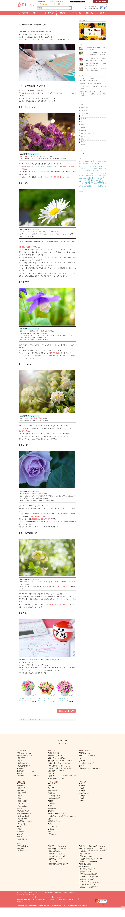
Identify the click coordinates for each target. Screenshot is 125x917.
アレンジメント (52, 783)
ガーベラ (89, 168)
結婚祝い (20, 797)
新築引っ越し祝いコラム (55, 860)
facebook (27, 897)
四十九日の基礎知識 (85, 853)
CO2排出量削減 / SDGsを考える (88, 864)
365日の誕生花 (20, 901)
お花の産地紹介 (84, 110)
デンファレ (90, 170)
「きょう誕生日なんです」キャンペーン (58, 778)
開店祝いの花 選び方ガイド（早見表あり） (59, 864)
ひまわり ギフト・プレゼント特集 (57, 758)
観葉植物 (81, 186)
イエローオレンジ (53, 826)
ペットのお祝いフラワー (24, 805)
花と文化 (83, 124)
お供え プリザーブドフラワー (25, 821)
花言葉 (101, 183)
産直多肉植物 (52, 803)
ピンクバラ (92, 173)
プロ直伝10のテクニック (86, 866)
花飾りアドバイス (85, 142)
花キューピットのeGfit (54, 821)
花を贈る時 (34, 719)
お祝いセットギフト (73, 899)
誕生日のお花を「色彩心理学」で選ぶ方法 (59, 848)
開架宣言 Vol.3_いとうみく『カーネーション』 (91, 91)
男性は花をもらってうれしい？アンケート (90, 873)
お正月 (99, 161)
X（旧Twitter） (20, 897)
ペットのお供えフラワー (24, 823)
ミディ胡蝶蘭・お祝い (54, 795)
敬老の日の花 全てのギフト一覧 (56, 770)
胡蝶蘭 (100, 178)
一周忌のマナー (83, 851)
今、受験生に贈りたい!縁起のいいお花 (32, 25)
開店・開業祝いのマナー (24, 848)
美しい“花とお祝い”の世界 (86, 869)
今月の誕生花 (84, 116)
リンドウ (97, 175)
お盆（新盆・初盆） (22, 825)
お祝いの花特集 (21, 783)
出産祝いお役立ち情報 (54, 851)
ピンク (50, 825)
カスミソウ (97, 166)
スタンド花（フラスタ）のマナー (57, 856)
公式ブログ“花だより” (58, 897)
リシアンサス (90, 175)
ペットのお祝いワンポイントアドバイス (58, 855)
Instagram (32, 897)
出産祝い (20, 798)
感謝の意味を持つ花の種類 (86, 888)
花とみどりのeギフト (54, 820)
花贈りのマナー (84, 136)
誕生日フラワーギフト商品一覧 (87, 755)
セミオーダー (52, 811)
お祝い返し (20, 828)
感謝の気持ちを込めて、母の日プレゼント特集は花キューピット (31, 899)
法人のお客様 (57, 4)
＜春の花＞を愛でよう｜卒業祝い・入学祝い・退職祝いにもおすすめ (93, 94)
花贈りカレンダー (85, 139)
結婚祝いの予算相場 (54, 850)
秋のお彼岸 (51, 772)
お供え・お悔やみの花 (23, 763)
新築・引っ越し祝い (22, 792)
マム (97, 173)
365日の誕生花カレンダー (24, 846)
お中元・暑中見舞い (22, 806)
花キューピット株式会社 (70, 905)
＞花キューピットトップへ (66, 711)
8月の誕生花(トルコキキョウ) (25, 755)
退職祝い (20, 758)
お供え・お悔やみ (22, 762)
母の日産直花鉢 (51, 899)
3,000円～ (82, 785)
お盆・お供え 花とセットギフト (56, 755)
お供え (89, 161)
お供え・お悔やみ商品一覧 (24, 813)
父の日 (96, 178)
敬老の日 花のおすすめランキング (57, 765)
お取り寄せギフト (22, 831)
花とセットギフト (53, 810)
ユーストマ (84, 175)
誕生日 (50, 166)
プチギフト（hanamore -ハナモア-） (27, 772)
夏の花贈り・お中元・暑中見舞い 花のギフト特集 (61, 760)
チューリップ (83, 170)
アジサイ (84, 163)
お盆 (102, 161)
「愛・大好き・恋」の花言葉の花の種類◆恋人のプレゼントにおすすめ (96, 59)
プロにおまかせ (43, 4)
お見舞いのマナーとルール (55, 858)
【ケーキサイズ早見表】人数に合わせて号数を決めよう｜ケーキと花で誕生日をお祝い (96, 54)
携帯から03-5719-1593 (91, 8)
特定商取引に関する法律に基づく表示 (25, 894)
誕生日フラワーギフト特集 (24, 753)
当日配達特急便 (21, 785)
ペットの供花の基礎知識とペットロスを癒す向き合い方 (93, 850)
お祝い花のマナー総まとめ (55, 861)
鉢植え (98, 186)
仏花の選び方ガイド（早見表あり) (88, 861)
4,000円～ (82, 787)
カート (104, 1)
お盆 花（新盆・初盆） (54, 753)
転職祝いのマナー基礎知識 (55, 853)
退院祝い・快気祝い (22, 800)
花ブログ (87, 183)
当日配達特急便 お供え (23, 811)
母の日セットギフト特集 (61, 899)
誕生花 (89, 186)
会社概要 (71, 892)
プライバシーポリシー (79, 892)
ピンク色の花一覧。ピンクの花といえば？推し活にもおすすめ (93, 87)
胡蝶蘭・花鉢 (21, 768)
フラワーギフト (38, 166)
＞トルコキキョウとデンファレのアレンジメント (62, 700)
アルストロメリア (91, 163)
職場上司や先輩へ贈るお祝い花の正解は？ (59, 863)
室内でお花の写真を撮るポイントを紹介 (90, 876)
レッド (50, 828)
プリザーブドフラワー (23, 770)
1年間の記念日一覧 (84, 881)
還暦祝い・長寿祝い (22, 802)
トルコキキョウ (98, 171)
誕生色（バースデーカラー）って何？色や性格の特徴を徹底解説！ (96, 69)
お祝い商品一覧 (21, 787)
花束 (95, 183)
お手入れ (94, 161)
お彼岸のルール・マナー (86, 856)
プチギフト (20, 803)
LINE (43, 897)
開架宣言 (83, 144)
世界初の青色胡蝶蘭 (54, 798)
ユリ (81, 758)
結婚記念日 (20, 760)
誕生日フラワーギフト (85, 752)
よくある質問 (50, 1)
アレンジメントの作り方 (88, 166)
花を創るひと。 (84, 127)
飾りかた (103, 186)
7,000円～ (82, 790)
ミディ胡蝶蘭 (21, 838)
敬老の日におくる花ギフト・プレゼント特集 (29, 775)
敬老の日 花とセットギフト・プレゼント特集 (60, 768)
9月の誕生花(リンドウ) (85, 763)
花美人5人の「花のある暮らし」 (88, 868)
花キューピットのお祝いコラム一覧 (57, 846)
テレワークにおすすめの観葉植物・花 (89, 874)
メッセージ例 (101, 173)
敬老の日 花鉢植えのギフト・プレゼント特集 (60, 767)
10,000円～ (82, 792)
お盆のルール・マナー (85, 855)
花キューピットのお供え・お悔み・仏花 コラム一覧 (92, 846)
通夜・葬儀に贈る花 (22, 767)
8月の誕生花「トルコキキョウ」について (90, 884)
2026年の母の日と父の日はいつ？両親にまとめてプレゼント (95, 48)
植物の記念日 (86, 178)
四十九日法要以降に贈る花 (24, 765)
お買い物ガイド (41, 1)
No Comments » (41, 719)
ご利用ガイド (57, 892)
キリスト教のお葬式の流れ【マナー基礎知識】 (91, 858)
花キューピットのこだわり (87, 133)
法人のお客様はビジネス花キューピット (34, 892)
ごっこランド (49, 897)
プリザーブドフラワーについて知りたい (90, 886)
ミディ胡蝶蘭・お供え (54, 797)
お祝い (19, 788)
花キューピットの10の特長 (86, 879)
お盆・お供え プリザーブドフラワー (58, 757)
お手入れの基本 (84, 107)
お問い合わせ (59, 1)
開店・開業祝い (21, 757)
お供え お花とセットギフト (24, 820)
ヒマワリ (86, 173)
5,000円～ (82, 788)
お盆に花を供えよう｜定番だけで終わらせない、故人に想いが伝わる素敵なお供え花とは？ (93, 79)
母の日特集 (83, 119)
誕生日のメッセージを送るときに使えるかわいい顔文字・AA (96, 64)
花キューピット (34, 670)
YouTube (38, 897)
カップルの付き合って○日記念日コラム (89, 883)
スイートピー (102, 168)
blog (82, 104)
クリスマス (95, 168)
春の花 (80, 178)
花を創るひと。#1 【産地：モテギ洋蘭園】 (90, 83)
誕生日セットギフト (85, 765)
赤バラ (94, 186)
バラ (81, 173)
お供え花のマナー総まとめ (86, 860)
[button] (101, 902)
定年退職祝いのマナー (23, 850)
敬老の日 (103, 175)
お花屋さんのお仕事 (86, 113)
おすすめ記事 (83, 161)
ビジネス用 (20, 833)
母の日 (91, 178)
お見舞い (20, 830)
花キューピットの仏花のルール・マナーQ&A (91, 848)
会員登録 (98, 1)
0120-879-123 (91, 6)
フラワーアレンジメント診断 (87, 878)
